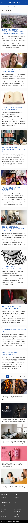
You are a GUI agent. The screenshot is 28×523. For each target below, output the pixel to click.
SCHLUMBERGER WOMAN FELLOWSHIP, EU (14, 330)
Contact (17, 497)
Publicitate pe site (19, 500)
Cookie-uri (3, 497)
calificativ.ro (17, 509)
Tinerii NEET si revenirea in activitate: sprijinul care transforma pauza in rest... (14, 487)
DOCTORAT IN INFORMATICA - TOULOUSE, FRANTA (13, 108)
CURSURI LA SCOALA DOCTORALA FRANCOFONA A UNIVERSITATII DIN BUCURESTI (13, 31)
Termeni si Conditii (6, 500)
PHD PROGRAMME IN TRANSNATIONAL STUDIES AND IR (14, 149)
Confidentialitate (5, 502)
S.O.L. (16, 502)
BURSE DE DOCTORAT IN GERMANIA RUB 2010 (11, 71)
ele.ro (2, 511)
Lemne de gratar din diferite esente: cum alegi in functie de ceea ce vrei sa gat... (13, 398)
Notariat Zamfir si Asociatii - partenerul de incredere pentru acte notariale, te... (14, 420)
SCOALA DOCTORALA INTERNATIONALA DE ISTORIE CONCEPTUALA (13, 229)
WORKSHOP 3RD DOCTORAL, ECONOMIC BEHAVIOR (13, 307)
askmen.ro (3, 509)
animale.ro (17, 511)
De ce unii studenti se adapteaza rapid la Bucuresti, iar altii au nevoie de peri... (14, 442)
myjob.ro (3, 516)
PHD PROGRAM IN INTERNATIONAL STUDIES (11, 268)
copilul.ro (16, 516)
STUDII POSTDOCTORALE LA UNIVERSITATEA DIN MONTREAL (13, 189)
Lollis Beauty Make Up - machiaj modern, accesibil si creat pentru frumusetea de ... (12, 464)
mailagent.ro (17, 514)
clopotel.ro (4, 518)
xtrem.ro (3, 514)
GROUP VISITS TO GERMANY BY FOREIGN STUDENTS (11, 353)
